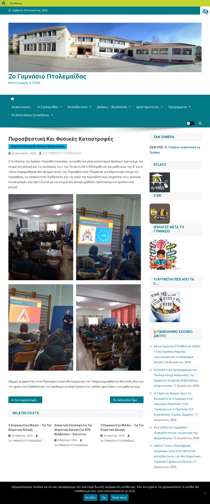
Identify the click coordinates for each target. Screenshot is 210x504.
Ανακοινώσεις (21, 107)
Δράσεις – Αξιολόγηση (112, 107)
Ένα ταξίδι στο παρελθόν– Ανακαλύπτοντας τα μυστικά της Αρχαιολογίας (176, 433)
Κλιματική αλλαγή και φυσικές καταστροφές (37, 146)
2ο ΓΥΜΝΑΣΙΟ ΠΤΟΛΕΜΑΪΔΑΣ (62, 153)
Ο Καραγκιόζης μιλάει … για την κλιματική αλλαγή (29, 427)
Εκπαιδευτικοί (77, 107)
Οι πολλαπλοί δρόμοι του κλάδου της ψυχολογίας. (128, 400)
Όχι (104, 497)
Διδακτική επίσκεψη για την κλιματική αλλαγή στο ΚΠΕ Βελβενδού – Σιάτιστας (73, 430)
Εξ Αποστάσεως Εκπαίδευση (30, 115)
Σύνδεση (16, 3)
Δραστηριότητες (147, 107)
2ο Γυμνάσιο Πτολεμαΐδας (47, 76)
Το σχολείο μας (47, 107)
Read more (119, 497)
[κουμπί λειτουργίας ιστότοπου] (190, 123)
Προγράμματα (178, 107)
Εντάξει (91, 497)
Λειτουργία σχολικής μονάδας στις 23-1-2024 (28, 400)
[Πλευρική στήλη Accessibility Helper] (205, 11)
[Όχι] (205, 493)
